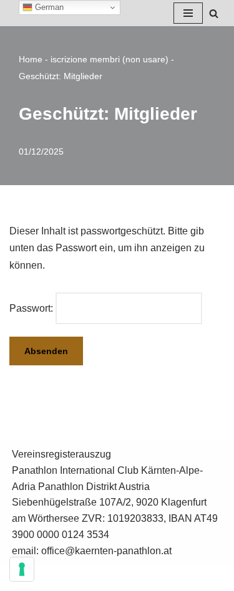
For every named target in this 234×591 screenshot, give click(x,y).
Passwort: (32, 308)
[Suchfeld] (213, 13)
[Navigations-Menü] (188, 13)
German (48, 7)
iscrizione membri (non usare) (109, 59)
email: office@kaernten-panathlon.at (92, 550)
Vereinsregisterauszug (61, 454)
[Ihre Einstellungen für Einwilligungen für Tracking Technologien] (22, 569)
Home (30, 59)
